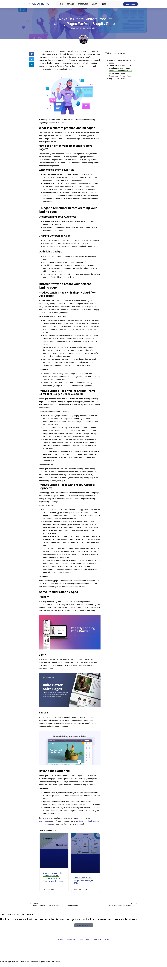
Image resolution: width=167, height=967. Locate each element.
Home (61, 4)
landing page (44, 821)
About (94, 4)
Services (70, 4)
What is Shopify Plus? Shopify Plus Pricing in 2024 (83, 880)
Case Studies (83, 4)
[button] (31, 54)
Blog (104, 4)
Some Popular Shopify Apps (120, 76)
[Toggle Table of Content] (106, 58)
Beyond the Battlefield (117, 78)
